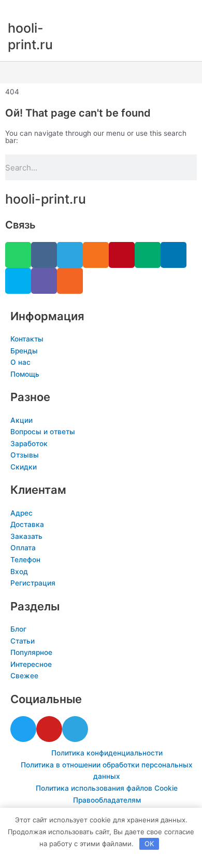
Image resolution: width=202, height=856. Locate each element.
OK (149, 843)
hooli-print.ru (45, 199)
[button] (101, 73)
